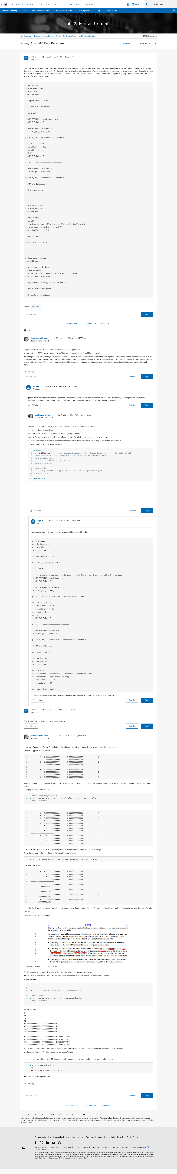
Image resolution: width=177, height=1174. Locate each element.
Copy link (132, 379)
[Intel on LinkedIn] (48, 1148)
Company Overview (43, 1142)
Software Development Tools (70, 36)
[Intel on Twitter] (42, 1148)
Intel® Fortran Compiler (28, 38)
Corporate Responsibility (105, 1142)
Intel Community (26, 36)
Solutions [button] (43, 4)
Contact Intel (58, 1142)
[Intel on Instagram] (59, 1148)
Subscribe (126, 46)
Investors (81, 1142)
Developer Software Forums (45, 36)
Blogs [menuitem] (103, 10)
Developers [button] (58, 4)
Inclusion (121, 1142)
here (89, 1120)
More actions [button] (145, 46)
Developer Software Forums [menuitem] (42, 10)
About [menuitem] (25, 10)
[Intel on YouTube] (54, 1148)
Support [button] (30, 4)
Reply (147, 317)
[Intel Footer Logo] (23, 1153)
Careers (89, 1142)
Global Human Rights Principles (104, 1161)
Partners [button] (72, 4)
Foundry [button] (85, 4)
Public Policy (132, 1142)
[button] (152, 60)
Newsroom (70, 1142)
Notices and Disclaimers (117, 1160)
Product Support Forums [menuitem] (68, 10)
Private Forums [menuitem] (117, 10)
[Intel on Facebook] (36, 1148)
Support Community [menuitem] (10, 10)
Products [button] (17, 4)
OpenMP (36, 309)
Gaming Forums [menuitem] (89, 10)
